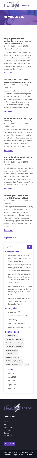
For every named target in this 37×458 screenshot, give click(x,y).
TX (27, 364)
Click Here (9, 443)
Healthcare (8, 430)
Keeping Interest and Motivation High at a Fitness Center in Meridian (17, 41)
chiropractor (9, 126)
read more (8, 73)
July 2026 (12, 373)
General (6, 433)
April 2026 (12, 385)
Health (7, 165)
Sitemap (29, 455)
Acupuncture (12, 312)
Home (6, 422)
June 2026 (12, 377)
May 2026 (12, 381)
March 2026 (12, 388)
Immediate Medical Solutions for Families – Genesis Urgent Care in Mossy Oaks (19, 258)
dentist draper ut (12, 350)
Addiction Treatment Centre (18, 316)
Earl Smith (11, 46)
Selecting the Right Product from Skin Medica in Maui (17, 196)
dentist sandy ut (11, 353)
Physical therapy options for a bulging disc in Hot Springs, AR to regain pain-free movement (19, 267)
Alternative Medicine (15, 323)
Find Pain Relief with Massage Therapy (18, 119)
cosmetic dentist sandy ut (14, 343)
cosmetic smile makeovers (14, 346)
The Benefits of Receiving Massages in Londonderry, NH (18, 80)
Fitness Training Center (13, 49)
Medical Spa (9, 88)
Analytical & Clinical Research (19, 327)
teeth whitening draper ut (14, 361)
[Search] (29, 247)
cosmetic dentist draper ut (14, 339)
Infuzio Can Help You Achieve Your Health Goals (18, 158)
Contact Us (8, 436)
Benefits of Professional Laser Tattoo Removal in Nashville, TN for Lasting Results (20, 301)
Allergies (11, 320)
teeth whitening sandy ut (14, 364)
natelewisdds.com (12, 357)
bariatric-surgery (11, 335)
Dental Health (9, 427)
